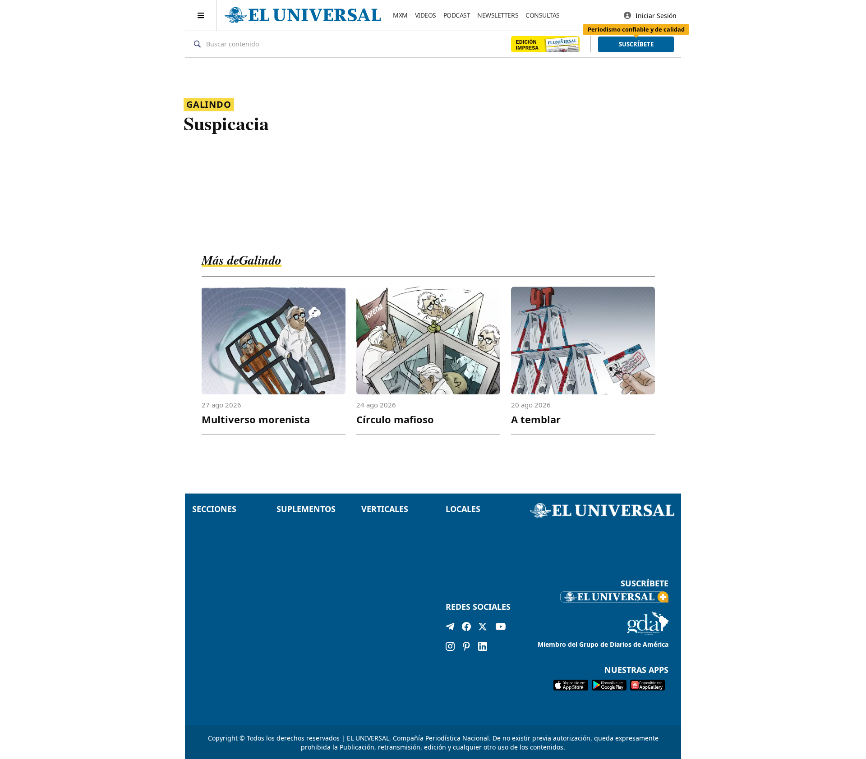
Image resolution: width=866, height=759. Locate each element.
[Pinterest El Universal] (466, 646)
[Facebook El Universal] (466, 628)
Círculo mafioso (395, 419)
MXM (400, 15)
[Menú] (201, 15)
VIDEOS (425, 15)
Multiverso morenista (256, 419)
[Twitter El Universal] (482, 628)
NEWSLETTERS (497, 15)
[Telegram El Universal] (450, 628)
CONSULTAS (542, 15)
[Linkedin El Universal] (482, 646)
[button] (636, 44)
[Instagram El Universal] (450, 646)
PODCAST (456, 15)
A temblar (536, 419)
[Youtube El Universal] (500, 628)
